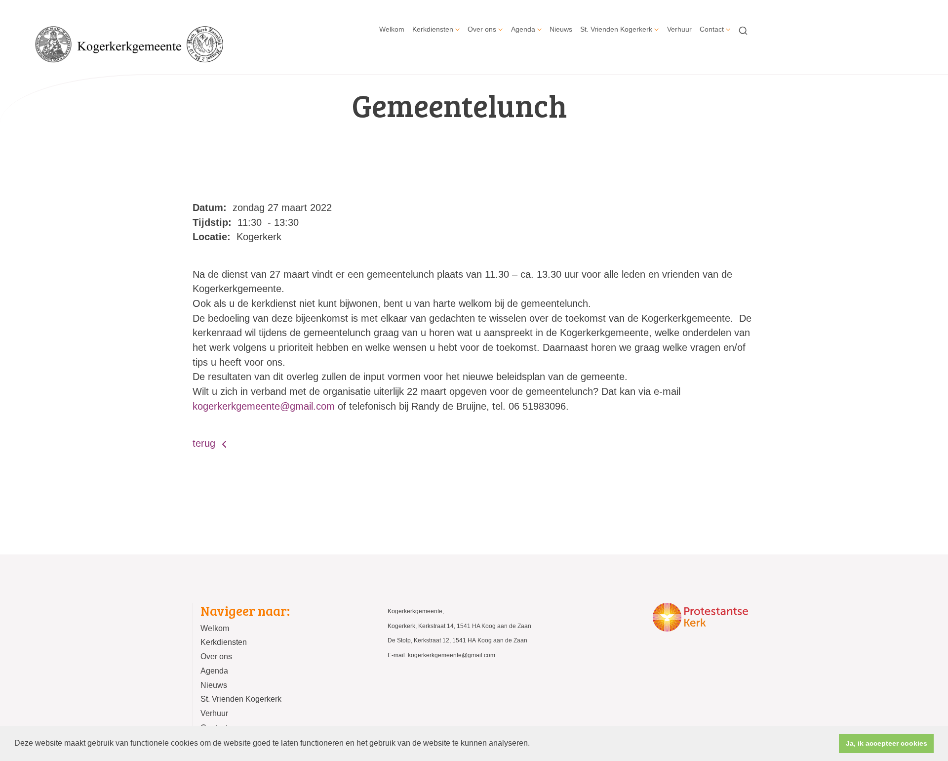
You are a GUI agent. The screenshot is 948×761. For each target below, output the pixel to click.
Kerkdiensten (432, 29)
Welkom (391, 29)
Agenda (523, 29)
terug (205, 443)
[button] (533, 744)
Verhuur (679, 29)
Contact (712, 29)
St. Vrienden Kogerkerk (616, 29)
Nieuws (561, 29)
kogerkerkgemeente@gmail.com (264, 406)
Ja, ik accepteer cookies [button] (886, 743)
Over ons (482, 29)
